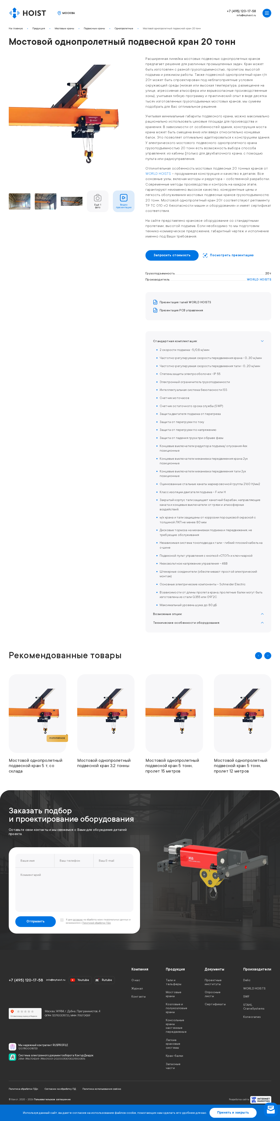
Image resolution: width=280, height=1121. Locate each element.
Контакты (138, 996)
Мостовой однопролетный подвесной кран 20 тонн (172, 28)
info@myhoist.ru (246, 15)
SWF (246, 996)
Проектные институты (213, 982)
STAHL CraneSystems (253, 1006)
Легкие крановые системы (173, 1043)
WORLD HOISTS (158, 174)
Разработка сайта (239, 1099)
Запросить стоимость (172, 255)
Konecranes (252, 1017)
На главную (16, 28)
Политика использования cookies (101, 1089)
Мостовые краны (64, 28)
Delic (246, 980)
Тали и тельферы (173, 982)
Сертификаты (215, 1004)
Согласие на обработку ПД (60, 1089)
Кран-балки (174, 1055)
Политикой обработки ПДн (96, 923)
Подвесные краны (94, 28)
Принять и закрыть (233, 1112)
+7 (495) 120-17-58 (241, 11)
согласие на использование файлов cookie (104, 1112)
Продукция (38, 28)
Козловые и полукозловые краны (176, 1008)
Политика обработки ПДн (23, 1089)
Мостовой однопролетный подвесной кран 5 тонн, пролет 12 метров (241, 766)
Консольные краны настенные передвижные (176, 1025)
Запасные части (173, 1066)
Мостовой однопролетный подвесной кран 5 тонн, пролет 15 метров (172, 766)
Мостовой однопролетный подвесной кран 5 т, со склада (35, 766)
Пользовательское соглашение (52, 1099)
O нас (135, 980)
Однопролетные (124, 28)
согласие (78, 919)
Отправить (35, 921)
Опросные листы (212, 994)
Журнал (137, 988)
